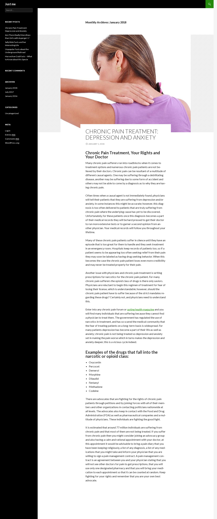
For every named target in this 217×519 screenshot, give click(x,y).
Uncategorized (12, 113)
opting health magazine (140, 309)
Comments (12, 139)
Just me (10, 4)
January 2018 (11, 88)
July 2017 (9, 92)
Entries (10, 134)
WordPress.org (12, 143)
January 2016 (11, 96)
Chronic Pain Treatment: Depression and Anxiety (121, 134)
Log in (7, 130)
